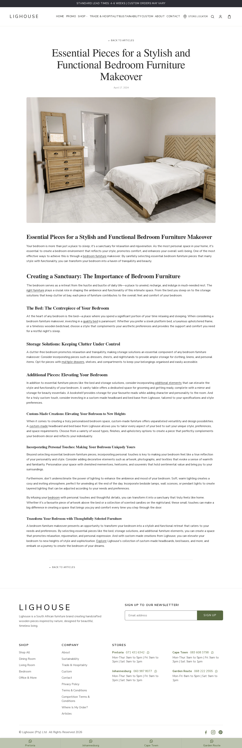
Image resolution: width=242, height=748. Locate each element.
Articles (67, 714)
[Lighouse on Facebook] (205, 732)
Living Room (27, 665)
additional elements (168, 383)
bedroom (54, 497)
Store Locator (198, 16)
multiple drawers (73, 362)
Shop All (24, 652)
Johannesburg (121, 671)
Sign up (210, 615)
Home (59, 16)
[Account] (221, 17)
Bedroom (25, 671)
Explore (101, 541)
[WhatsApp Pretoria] (148, 652)
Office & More (28, 678)
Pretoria (118, 652)
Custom (147, 16)
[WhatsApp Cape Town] (212, 652)
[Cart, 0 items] (229, 17)
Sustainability (128, 16)
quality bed (90, 321)
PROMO (70, 16)
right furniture (35, 290)
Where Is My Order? (75, 707)
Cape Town (180, 652)
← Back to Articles (121, 40)
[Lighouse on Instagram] (213, 732)
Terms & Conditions (74, 690)
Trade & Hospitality (103, 16)
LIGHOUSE (24, 16)
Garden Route (182, 671)
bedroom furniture (94, 256)
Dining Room (27, 659)
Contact (172, 16)
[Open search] (213, 17)
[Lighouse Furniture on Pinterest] (220, 732)
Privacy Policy (70, 684)
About (159, 16)
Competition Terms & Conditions (76, 699)
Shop (82, 16)
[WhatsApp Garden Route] (216, 671)
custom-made (38, 426)
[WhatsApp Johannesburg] (155, 671)
